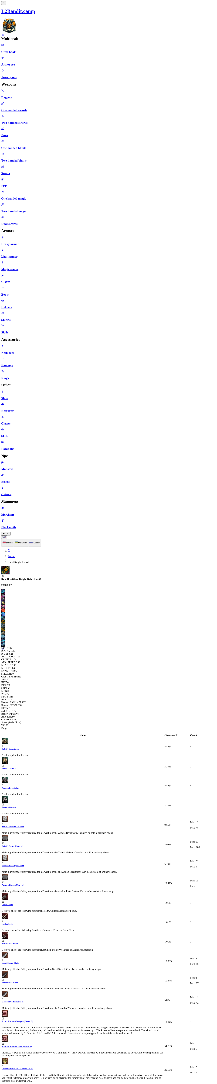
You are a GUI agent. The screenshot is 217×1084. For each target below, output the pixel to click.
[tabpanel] (108, 908)
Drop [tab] (4, 728)
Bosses (11, 556)
